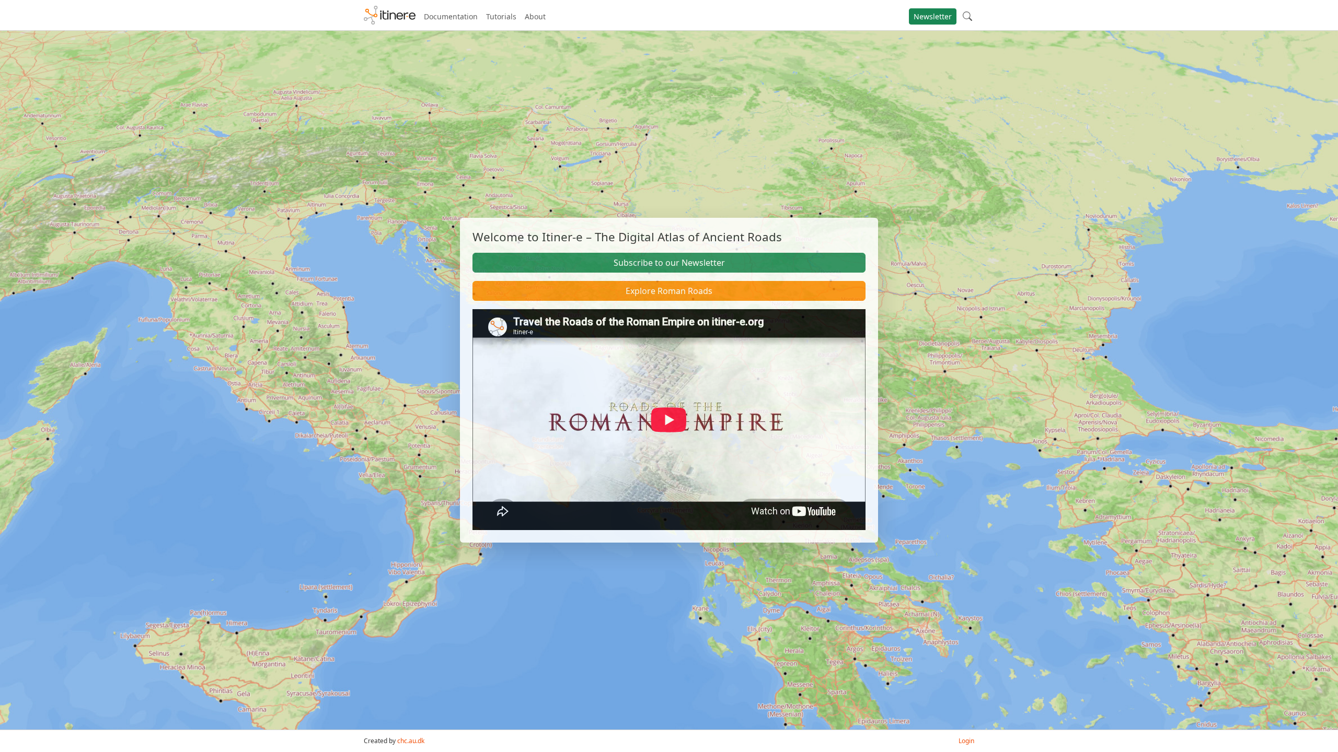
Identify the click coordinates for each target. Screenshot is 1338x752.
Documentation (451, 16)
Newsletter (933, 16)
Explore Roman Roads (669, 291)
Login (966, 740)
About (535, 16)
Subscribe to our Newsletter (669, 262)
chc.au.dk (410, 740)
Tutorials (501, 16)
